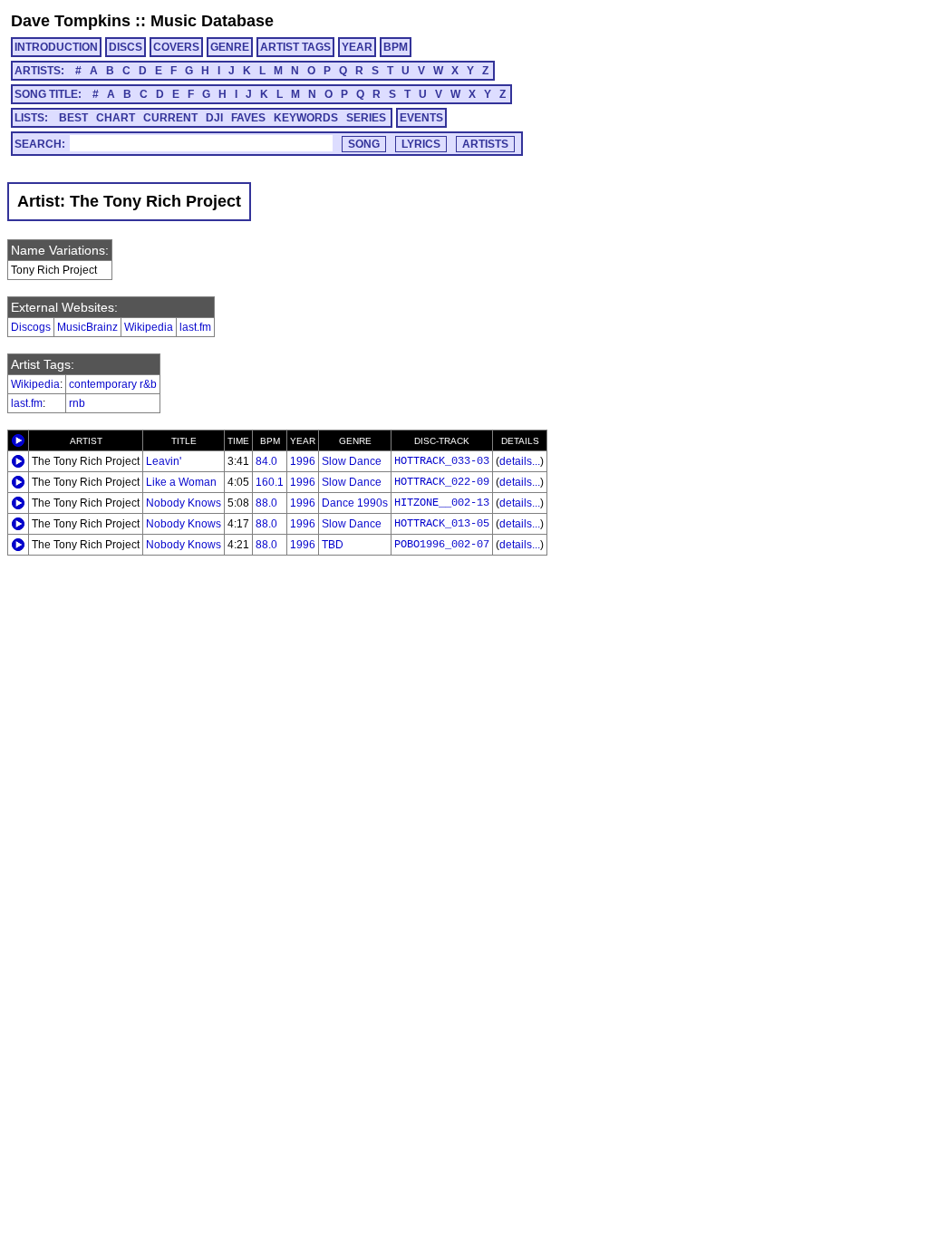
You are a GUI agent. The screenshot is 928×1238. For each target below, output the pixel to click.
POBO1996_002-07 (441, 544)
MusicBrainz (87, 327)
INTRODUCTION (56, 47)
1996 (302, 461)
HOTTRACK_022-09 (441, 482)
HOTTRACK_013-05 (441, 523)
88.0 (266, 503)
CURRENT (170, 117)
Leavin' (163, 461)
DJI (214, 117)
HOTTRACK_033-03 (441, 461)
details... (519, 461)
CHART (115, 117)
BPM (395, 47)
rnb (77, 403)
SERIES (366, 117)
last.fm (195, 327)
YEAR (357, 47)
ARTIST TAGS (295, 47)
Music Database (212, 21)
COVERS (176, 47)
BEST (73, 117)
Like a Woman (181, 482)
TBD (332, 544)
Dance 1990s (355, 503)
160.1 (270, 482)
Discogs (31, 327)
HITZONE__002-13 (441, 503)
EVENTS (421, 117)
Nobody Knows (183, 503)
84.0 (266, 461)
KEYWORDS (306, 117)
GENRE (229, 47)
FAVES (248, 117)
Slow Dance (352, 461)
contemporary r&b (113, 384)
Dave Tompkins (70, 21)
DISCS (125, 47)
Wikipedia (148, 327)
